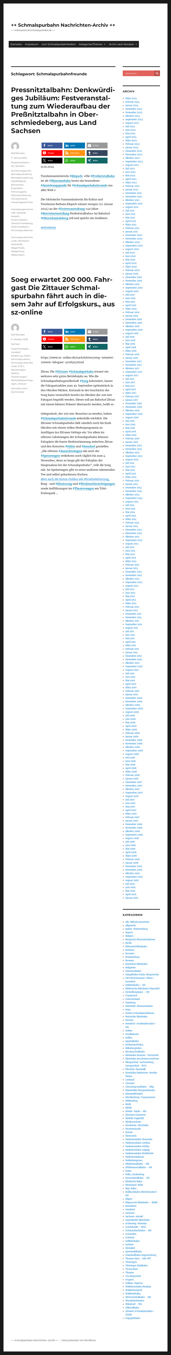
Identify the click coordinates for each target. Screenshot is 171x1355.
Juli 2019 (130, 294)
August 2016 (132, 417)
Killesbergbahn (133, 1048)
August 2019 (132, 291)
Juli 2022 (130, 168)
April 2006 (131, 852)
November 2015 (133, 449)
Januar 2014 (131, 526)
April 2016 (130, 431)
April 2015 (130, 473)
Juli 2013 (129, 547)
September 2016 (134, 414)
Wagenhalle (17, 247)
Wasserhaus (17, 251)
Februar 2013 (132, 564)
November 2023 (133, 112)
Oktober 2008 (132, 747)
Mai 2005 (130, 890)
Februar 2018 (132, 354)
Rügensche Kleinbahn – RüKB (141, 1202)
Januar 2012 (131, 610)
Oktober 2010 (132, 663)
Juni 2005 (130, 887)
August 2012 (131, 585)
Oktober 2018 (132, 326)
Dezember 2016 (133, 403)
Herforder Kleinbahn (136, 1016)
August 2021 (131, 207)
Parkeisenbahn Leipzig (137, 1149)
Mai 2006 (130, 848)
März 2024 (131, 98)
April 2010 (130, 684)
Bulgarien (130, 967)
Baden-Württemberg (136, 929)
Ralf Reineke (18, 153)
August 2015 (131, 459)
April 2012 (130, 599)
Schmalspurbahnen (22, 230)
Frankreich (131, 995)
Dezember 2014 (133, 487)
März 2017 (130, 393)
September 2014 (133, 498)
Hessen (129, 1020)
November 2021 (133, 196)
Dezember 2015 (133, 445)
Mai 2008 (130, 764)
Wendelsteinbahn (134, 1300)
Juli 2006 (130, 841)
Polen (128, 1170)
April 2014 (130, 515)
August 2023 (132, 123)
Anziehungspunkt (55, 185)
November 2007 (133, 785)
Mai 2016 (130, 428)
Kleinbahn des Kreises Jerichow (142, 1058)
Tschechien (131, 1269)
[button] (52, 145)
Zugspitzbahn (132, 1318)
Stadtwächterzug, (98, 479)
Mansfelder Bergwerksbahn (140, 1090)
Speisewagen (51, 455)
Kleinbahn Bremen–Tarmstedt (141, 1055)
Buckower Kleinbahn (136, 964)
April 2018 (130, 347)
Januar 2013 (131, 568)
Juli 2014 (129, 505)
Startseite (16, 44)
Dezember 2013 (133, 529)
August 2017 (131, 375)
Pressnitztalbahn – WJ (137, 1178)
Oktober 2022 (132, 158)
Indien (128, 1030)
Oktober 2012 (132, 578)
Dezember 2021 (133, 193)
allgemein (130, 925)
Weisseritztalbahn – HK (138, 1297)
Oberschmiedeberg (55, 218)
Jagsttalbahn (132, 1041)
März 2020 (131, 266)
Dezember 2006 (133, 824)
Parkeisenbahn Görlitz (137, 1146)
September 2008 (134, 750)
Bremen (129, 960)
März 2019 (131, 308)
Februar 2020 (132, 270)
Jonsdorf (89, 446)
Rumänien (130, 1206)
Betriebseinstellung (56, 213)
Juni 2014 (130, 508)
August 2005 (132, 880)
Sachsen (20, 166)
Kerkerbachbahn (134, 1044)
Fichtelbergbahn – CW (137, 992)
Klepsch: (77, 176)
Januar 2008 (131, 778)
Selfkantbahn (132, 1241)
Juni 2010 (130, 677)
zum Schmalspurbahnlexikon (59, 44)
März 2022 (131, 182)
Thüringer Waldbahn (136, 1265)
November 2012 (133, 575)
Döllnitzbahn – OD (135, 985)
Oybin (71, 446)
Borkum (129, 950)
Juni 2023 (130, 130)
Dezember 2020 (133, 235)
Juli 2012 (129, 589)
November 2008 (133, 743)
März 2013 (130, 561)
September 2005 (134, 876)
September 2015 (133, 456)
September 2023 (134, 119)
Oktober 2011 (132, 620)
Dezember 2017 (133, 361)
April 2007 (130, 810)
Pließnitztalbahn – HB (137, 1163)
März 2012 (130, 603)
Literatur (130, 1083)
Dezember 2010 (133, 656)
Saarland (130, 1209)
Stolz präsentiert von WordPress (79, 1340)
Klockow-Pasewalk (135, 1069)
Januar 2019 (131, 315)
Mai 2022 (130, 175)
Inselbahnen (132, 1034)
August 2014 (131, 501)
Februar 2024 (132, 102)
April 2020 (130, 263)
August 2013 (131, 543)
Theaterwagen (84, 488)
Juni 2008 (130, 761)
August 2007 (132, 796)
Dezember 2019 (133, 277)
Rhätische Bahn (133, 1181)
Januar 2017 (131, 400)
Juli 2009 (130, 715)
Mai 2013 (130, 554)
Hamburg (130, 1002)
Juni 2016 (130, 424)
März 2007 (131, 813)
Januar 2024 (131, 105)
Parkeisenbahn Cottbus (137, 1142)
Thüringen (131, 1262)
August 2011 (131, 627)
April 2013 (130, 557)
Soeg (85, 381)
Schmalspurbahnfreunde (90, 185)
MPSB (128, 1107)
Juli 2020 (130, 252)
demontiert (17, 184)
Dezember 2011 (133, 613)
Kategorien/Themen (90, 44)
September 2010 (133, 666)
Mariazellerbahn (134, 1093)
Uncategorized (133, 1276)
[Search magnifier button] (157, 73)
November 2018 (133, 322)
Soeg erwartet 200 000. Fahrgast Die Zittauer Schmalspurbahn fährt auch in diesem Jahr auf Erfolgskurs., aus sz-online (63, 295)
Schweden (130, 1234)
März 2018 (130, 350)
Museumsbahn (61, 180)
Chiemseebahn (133, 971)
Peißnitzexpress (133, 1160)
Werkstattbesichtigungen (97, 483)
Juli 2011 (129, 631)
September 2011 (133, 624)
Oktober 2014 (132, 494)
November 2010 (133, 659)
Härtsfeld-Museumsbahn (139, 1006)
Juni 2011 (130, 635)
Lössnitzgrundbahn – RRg (139, 1086)
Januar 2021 (131, 231)
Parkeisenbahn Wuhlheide (139, 1153)
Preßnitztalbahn (104, 176)
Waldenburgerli (133, 1290)
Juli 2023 (130, 126)
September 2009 (134, 708)
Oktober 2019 (132, 284)
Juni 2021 (130, 214)
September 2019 (134, 287)
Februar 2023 (132, 144)
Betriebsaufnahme (21, 174)
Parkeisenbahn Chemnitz (138, 1139)
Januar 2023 (131, 147)
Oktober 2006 (132, 831)
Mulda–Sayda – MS (135, 1111)
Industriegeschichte (22, 202)
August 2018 (131, 333)
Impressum (31, 44)
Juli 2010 (129, 673)
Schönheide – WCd (135, 1227)
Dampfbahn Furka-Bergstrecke (142, 974)
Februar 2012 (132, 606)
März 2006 (131, 855)
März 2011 (130, 645)
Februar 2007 (132, 817)
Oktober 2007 (132, 789)
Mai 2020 (130, 259)
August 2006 (132, 838)
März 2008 (131, 771)
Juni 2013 (130, 550)
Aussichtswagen (71, 451)
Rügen (128, 1199)
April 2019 (130, 305)
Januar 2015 (131, 484)
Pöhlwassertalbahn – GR (138, 1167)
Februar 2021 (132, 228)
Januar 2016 (131, 442)
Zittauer (62, 371)
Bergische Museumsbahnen (140, 939)
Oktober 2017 (132, 368)
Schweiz (129, 1237)
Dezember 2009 (133, 698)
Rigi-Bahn (131, 1188)
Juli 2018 (129, 336)
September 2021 (133, 203)
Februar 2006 (132, 859)
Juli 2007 (130, 799)
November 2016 (133, 407)
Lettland (129, 1079)
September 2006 (134, 834)
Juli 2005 (130, 883)
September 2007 (134, 792)
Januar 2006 (131, 862)
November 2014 (133, 491)
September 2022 (134, 161)
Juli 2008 (130, 757)
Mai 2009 (130, 722)
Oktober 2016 (132, 410)
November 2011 (133, 617)
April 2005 (130, 894)
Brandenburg (132, 957)
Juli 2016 (130, 421)
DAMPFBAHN (18, 181)
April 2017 (130, 389)
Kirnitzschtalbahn (135, 1051)
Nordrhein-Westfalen (137, 1125)
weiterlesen (48, 227)
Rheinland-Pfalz (134, 1185)
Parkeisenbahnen (134, 1156)
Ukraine (129, 1272)
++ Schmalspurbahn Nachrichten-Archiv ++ (63, 25)
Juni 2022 (130, 172)
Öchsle (129, 1132)
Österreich (131, 1135)
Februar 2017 (132, 396)
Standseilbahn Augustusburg (140, 1255)
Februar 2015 (132, 480)
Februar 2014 (132, 522)
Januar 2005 (131, 897)
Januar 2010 (131, 694)
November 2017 (133, 365)
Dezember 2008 (133, 740)
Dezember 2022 (133, 151)
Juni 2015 (130, 466)
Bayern (129, 932)
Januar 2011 (131, 652)
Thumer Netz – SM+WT (138, 1258)
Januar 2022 (131, 189)
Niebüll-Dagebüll (134, 1118)
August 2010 (131, 670)
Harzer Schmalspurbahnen (139, 1013)
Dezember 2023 (133, 109)
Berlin (128, 943)
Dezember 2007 (133, 782)
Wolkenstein (18, 254)
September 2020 (134, 245)
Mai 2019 (130, 301)
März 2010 (130, 687)
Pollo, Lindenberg (134, 1174)
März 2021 (130, 224)
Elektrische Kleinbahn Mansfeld (142, 988)
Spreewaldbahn (133, 1251)
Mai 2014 (130, 512)
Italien (128, 1037)
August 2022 (132, 165)
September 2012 (133, 582)
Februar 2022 (132, 186)
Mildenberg (131, 1100)
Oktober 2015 (132, 452)
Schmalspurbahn (82, 371)
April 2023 (130, 137)
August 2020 (132, 249)
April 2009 (131, 726)
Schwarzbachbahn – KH (138, 1230)
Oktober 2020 (132, 242)
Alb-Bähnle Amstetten (137, 922)
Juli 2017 (129, 379)
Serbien (129, 1244)
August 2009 (132, 712)
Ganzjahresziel (19, 198)
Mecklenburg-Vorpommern (140, 1097)
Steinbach (23, 240)
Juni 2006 (130, 845)
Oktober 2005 (132, 873)
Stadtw (15, 373)
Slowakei (130, 1248)
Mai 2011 (130, 638)
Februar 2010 (132, 691)
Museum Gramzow (135, 1114)
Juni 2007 (130, 803)
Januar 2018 (131, 357)
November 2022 (133, 154)
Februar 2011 (132, 649)
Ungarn (129, 1279)
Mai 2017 (130, 386)
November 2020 (133, 238)
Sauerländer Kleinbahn (137, 1220)
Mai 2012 (130, 596)
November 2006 (133, 827)
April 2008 (130, 768)
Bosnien (129, 953)
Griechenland (132, 999)
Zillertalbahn (132, 1307)
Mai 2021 (130, 217)
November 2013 (133, 533)
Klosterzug (64, 483)
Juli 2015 (129, 463)
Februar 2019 (132, 312)
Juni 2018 (130, 340)
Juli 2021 (129, 210)
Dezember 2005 (133, 866)
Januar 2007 (131, 820)
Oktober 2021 (132, 200)
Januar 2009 (131, 736)
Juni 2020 (130, 256)
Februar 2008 (132, 775)
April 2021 (130, 221)
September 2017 (133, 372)
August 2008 (132, 754)
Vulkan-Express (134, 1283)
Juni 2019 (130, 298)
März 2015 (130, 477)
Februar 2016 (132, 438)
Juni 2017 (130, 382)
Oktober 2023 (132, 116)
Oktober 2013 (132, 536)
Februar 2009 (132, 733)
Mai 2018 (130, 343)
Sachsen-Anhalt (134, 1216)
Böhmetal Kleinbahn (136, 946)
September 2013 (133, 540)
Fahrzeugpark (19, 191)
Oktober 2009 (132, 705)
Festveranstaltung (72, 208)
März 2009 (131, 729)
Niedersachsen (133, 1121)
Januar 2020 (131, 273)
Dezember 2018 (133, 319)
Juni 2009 (130, 719)
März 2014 (130, 519)
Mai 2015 (130, 470)
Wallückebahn (133, 1293)
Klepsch (15, 216)
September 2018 (133, 329)
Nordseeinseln (133, 1128)
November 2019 (133, 280)
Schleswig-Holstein (136, 1223)
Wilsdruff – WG (133, 1304)
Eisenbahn (17, 188)
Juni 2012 (130, 592)
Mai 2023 (130, 133)
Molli (128, 1104)
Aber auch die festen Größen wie (63, 479)
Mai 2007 (130, 806)
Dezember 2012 (133, 571)
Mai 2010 (130, 680)
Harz (128, 1009)
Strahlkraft (16, 244)
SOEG (21, 366)
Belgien (129, 936)
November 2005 (133, 869)
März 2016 (131, 435)
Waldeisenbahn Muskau (138, 1286)
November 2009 (133, 701)
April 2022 (130, 179)
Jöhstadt (21, 212)
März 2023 (131, 140)
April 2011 (130, 642)
